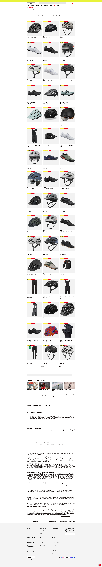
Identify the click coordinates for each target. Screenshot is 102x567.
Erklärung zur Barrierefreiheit (31, 549)
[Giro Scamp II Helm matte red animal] (51, 331)
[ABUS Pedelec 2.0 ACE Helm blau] (34, 179)
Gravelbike (54, 547)
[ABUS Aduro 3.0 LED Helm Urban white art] (67, 179)
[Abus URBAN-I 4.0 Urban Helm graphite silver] (51, 200)
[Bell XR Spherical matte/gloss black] (51, 28)
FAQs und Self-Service (43, 528)
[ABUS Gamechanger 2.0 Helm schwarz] (51, 352)
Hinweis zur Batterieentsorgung (31, 551)
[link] (43, 366)
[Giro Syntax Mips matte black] (51, 309)
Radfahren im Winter (67, 389)
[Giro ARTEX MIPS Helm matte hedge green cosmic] (34, 222)
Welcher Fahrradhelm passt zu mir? (44, 390)
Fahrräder (32, 5)
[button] (72, 3)
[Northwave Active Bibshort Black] (34, 309)
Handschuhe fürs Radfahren (61, 429)
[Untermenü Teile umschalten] (42, 5)
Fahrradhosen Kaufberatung (31, 389)
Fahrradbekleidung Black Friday (65, 516)
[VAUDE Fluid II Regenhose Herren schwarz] (34, 286)
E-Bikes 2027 (42, 542)
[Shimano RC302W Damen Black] (67, 222)
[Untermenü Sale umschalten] (55, 5)
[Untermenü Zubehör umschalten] (39, 5)
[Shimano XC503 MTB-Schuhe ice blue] (67, 92)
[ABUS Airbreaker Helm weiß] (67, 352)
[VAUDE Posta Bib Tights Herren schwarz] (67, 286)
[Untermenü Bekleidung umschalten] (48, 5)
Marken (58, 5)
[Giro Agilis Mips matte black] (51, 114)
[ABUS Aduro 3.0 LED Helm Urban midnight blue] (51, 243)
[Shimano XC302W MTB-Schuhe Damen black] (34, 331)
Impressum (28, 548)
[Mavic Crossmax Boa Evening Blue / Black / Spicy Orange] (51, 157)
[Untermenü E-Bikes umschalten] (29, 5)
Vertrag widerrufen (30, 539)
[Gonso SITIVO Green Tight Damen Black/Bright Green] (34, 352)
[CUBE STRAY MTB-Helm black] (34, 200)
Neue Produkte (42, 539)
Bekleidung (46, 5)
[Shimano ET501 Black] (67, 243)
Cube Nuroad (54, 539)
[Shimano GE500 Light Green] (67, 157)
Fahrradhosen (55, 419)
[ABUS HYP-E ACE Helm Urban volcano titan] (67, 49)
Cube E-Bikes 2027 (42, 545)
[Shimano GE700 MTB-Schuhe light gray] (51, 265)
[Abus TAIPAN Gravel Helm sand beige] (67, 28)
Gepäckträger (54, 553)
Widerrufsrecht (29, 540)
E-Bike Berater (54, 530)
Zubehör (37, 5)
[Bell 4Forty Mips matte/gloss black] (51, 92)
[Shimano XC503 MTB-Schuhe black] (34, 92)
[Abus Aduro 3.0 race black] (51, 286)
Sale (54, 5)
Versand (41, 531)
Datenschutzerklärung (30, 542)
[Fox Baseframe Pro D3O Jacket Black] (67, 265)
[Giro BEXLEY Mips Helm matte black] (67, 114)
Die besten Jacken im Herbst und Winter (57, 390)
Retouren (41, 533)
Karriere (28, 530)
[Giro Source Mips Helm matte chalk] (34, 114)
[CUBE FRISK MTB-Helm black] (34, 265)
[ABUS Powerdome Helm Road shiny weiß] (34, 243)
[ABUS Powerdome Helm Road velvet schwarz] (67, 71)
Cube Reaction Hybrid (55, 542)
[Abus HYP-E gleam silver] (51, 222)
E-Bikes (28, 5)
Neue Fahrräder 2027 (43, 540)
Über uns (28, 528)
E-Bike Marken (42, 547)
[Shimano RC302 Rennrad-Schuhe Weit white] (67, 136)
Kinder (51, 5)
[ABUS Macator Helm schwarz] (67, 309)
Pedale (53, 548)
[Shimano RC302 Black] (51, 49)
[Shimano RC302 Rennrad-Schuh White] (34, 49)
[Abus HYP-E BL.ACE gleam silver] (34, 157)
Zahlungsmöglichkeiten (43, 530)
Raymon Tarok (54, 545)
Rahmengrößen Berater (55, 531)
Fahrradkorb (54, 550)
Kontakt (28, 531)
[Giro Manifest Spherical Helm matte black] (34, 28)
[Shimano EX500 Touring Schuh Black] (67, 200)
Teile (41, 5)
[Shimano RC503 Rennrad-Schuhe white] (51, 71)
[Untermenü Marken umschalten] (59, 5)
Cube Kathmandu (55, 540)
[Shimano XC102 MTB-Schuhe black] (51, 179)
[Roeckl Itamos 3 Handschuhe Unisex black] (67, 331)
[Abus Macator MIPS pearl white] (34, 71)
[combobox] (52, 3)
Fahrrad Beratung (55, 528)
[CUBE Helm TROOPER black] (51, 136)
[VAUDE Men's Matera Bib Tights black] (34, 136)
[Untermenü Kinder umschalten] (52, 5)
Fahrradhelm (64, 416)
